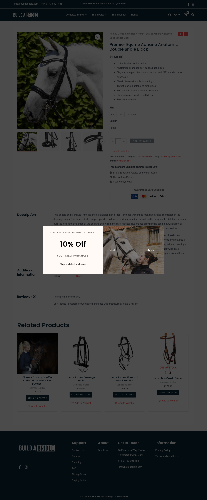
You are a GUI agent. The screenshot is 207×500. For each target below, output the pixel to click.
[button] (160, 228)
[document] (103, 250)
